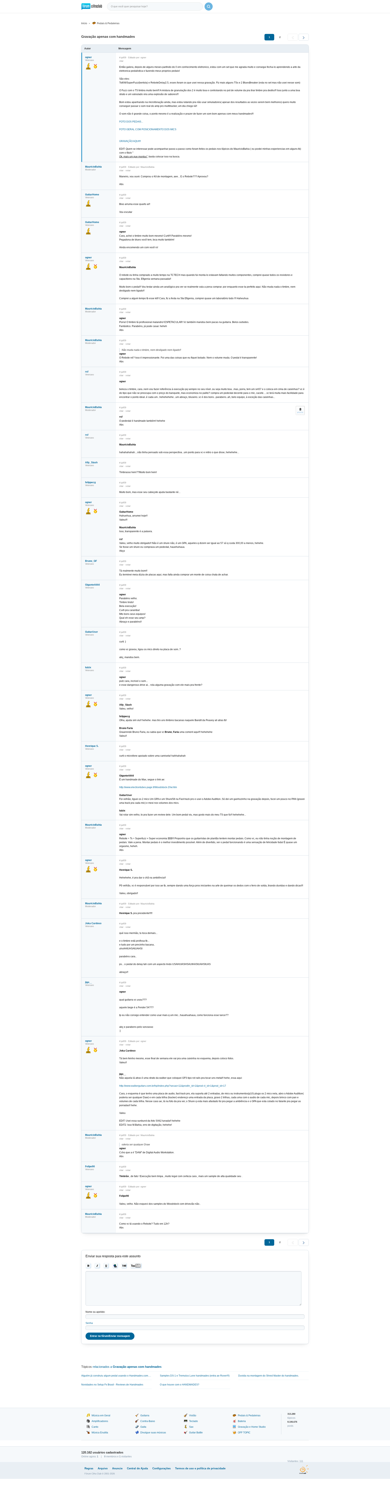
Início (84, 23)
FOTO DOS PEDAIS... (131, 121)
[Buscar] (209, 6)
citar (121, 61)
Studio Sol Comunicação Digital (304, 1469)
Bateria (242, 1421)
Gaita (143, 1426)
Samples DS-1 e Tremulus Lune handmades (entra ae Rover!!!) (195, 1375)
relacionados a (127, 1366)
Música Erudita (100, 1432)
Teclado (193, 1421)
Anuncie (117, 1468)
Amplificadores (100, 1421)
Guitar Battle (196, 1432)
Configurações (161, 1468)
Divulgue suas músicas (153, 1432)
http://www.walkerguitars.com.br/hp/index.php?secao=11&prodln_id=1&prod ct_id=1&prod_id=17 (172, 1085)
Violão (192, 1415)
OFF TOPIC (244, 1432)
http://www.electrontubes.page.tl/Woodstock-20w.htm (148, 787)
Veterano (89, 374)
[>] (304, 37)
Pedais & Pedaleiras (108, 23)
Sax (191, 1426)
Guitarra (144, 1415)
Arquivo (103, 1468)
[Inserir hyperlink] (115, 1266)
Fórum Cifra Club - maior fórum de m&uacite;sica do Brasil (91, 6)
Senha (89, 1323)
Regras (88, 1468)
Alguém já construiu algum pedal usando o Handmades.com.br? (116, 1375)
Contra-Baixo (147, 1421)
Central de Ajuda (137, 1468)
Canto (95, 1426)
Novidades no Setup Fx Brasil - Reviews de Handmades (112, 1384)
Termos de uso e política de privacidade (200, 1468)
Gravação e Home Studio (252, 1426)
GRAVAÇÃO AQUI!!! (130, 141)
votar (128, 170)
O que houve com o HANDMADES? (179, 1384)
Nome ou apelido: (95, 1311)
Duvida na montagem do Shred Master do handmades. (268, 1375)
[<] (293, 37)
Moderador (90, 169)
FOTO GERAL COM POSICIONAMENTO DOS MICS (147, 129)
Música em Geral (101, 1415)
